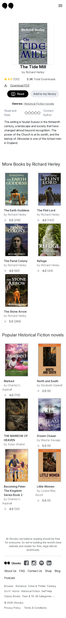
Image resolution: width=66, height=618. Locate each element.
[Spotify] (41, 564)
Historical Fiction (30, 591)
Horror (16, 591)
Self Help (46, 591)
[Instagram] (34, 564)
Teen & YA (28, 596)
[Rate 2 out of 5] (29, 112)
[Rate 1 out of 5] (26, 112)
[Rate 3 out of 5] (32, 112)
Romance (21, 586)
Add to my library (44, 94)
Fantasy (51, 586)
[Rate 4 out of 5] (35, 112)
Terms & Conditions (35, 607)
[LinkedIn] (49, 564)
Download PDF (20, 85)
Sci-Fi (7, 591)
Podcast (9, 578)
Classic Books (12, 596)
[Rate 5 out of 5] (38, 112)
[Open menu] (60, 5)
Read (19, 94)
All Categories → (45, 596)
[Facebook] (26, 564)
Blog (57, 571)
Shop (48, 571)
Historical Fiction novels (39, 103)
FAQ (22, 571)
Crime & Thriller (37, 586)
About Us (10, 571)
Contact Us (35, 571)
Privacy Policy (12, 607)
